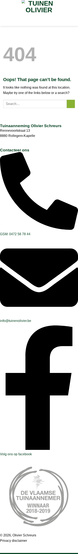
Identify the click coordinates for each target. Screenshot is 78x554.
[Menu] (38, 20)
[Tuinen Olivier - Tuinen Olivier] (39, 7)
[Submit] (71, 104)
